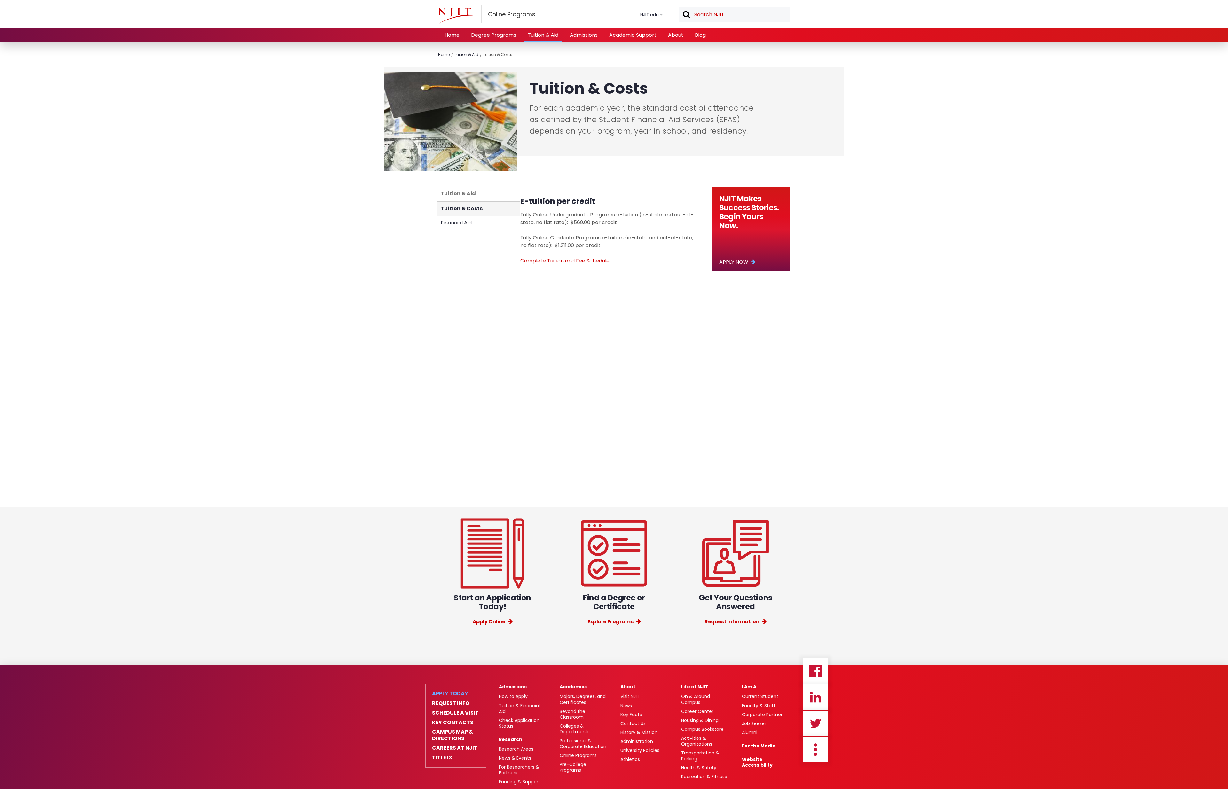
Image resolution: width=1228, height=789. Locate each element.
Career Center (697, 711)
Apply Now (733, 262)
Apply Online (489, 621)
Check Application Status (519, 723)
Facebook (815, 671)
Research (510, 739)
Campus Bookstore (702, 729)
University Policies (639, 750)
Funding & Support (519, 782)
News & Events (515, 758)
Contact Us (633, 723)
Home (452, 35)
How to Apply (513, 696)
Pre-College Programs (573, 767)
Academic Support (633, 35)
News (626, 705)
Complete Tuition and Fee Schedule (565, 260)
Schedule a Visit (455, 713)
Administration (636, 741)
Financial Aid (456, 222)
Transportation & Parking (700, 756)
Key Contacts (452, 722)
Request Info (450, 703)
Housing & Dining (700, 720)
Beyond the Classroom (572, 714)
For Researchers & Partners (519, 770)
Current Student (760, 696)
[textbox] (734, 14)
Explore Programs (610, 621)
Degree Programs (493, 35)
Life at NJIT (694, 687)
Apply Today (450, 694)
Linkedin (815, 697)
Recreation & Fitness (704, 776)
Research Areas (516, 749)
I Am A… (751, 687)
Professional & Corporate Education (583, 743)
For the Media (758, 746)
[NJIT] (456, 16)
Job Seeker (754, 723)
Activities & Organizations (696, 741)
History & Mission (638, 732)
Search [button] (686, 15)
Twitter (815, 723)
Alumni (749, 732)
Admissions (584, 35)
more (815, 749)
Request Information (732, 621)
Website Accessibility (757, 762)
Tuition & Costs (497, 54)
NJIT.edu (649, 15)
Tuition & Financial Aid (519, 708)
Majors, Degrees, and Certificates (583, 699)
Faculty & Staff (758, 705)
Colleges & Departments (575, 729)
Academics (573, 687)
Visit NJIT (630, 696)
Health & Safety (698, 767)
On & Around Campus (695, 699)
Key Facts (631, 714)
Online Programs (578, 755)
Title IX (442, 757)
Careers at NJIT (454, 748)
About (675, 35)
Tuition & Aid (543, 35)
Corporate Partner (762, 714)
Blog (700, 35)
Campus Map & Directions (452, 735)
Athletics (630, 759)
